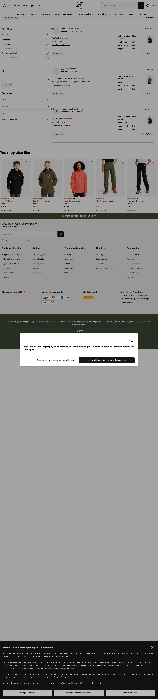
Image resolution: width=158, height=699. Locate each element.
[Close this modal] (132, 338)
